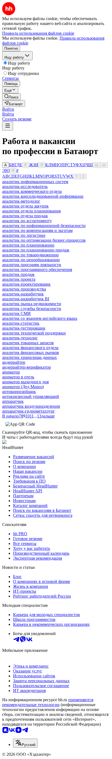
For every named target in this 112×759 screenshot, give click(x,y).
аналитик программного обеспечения (37, 269)
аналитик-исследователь (25, 186)
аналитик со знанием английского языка (39, 318)
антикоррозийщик (19, 391)
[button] (8, 109)
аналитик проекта (18, 279)
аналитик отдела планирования (31, 211)
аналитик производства (24, 289)
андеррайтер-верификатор (26, 367)
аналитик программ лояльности (31, 264)
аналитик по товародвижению (30, 255)
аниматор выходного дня (25, 382)
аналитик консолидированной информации (42, 196)
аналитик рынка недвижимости (31, 303)
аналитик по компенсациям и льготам (37, 230)
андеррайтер (13, 362)
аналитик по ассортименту (27, 220)
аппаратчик (13, 401)
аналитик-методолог (21, 201)
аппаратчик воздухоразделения (31, 406)
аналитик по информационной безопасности (44, 225)
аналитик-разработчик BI (25, 298)
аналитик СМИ (16, 313)
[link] (11, 96)
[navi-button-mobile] (7, 126)
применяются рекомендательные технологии (47, 702)
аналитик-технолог (20, 338)
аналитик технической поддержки (34, 333)
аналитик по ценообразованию (31, 259)
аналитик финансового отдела (30, 347)
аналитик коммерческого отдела (32, 191)
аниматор (11, 372)
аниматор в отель (18, 377)
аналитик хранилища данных (29, 357)
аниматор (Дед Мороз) (23, 386)
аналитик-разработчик (23, 294)
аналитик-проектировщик (26, 284)
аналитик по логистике (23, 235)
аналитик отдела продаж (25, 215)
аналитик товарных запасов (28, 342)
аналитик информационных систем (35, 181)
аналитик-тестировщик (23, 328)
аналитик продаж (18, 274)
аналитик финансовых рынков (30, 352)
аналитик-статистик (20, 323)
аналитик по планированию (28, 245)
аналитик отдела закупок (25, 206)
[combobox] (25, 743)
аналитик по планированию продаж (35, 250)
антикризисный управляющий (30, 396)
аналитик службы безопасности (31, 308)
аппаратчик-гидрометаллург (28, 411)
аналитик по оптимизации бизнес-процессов (44, 240)
